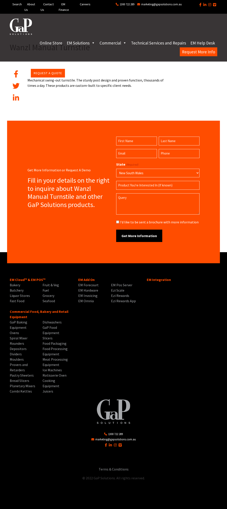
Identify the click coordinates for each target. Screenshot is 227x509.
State (127, 164)
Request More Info (198, 51)
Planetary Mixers (22, 386)
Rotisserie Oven (55, 375)
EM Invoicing (88, 295)
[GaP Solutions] (21, 26)
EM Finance (64, 7)
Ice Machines (52, 370)
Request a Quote (48, 73)
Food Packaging (55, 343)
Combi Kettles (21, 391)
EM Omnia (86, 301)
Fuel (46, 290)
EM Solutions (78, 43)
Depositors (18, 348)
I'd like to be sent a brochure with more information (159, 222)
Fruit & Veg (51, 285)
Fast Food (17, 301)
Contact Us (47, 7)
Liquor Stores (20, 295)
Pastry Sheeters (22, 375)
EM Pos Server (121, 285)
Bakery (15, 285)
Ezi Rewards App (123, 301)
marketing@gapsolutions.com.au (161, 4)
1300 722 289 (126, 4)
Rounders (17, 343)
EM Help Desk (202, 43)
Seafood (49, 301)
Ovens (14, 333)
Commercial (110, 43)
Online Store (51, 43)
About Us (29, 7)
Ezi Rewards (120, 295)
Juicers (48, 391)
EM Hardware (88, 290)
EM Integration (159, 279)
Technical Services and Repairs (158, 43)
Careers (85, 4)
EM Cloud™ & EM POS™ (27, 279)
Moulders (17, 359)
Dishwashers (52, 322)
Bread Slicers (19, 380)
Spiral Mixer (18, 338)
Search (17, 4)
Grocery (48, 295)
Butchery (16, 290)
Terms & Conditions (114, 469)
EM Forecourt (88, 285)
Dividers (16, 354)
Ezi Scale (117, 290)
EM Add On (86, 279)
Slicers (48, 338)
